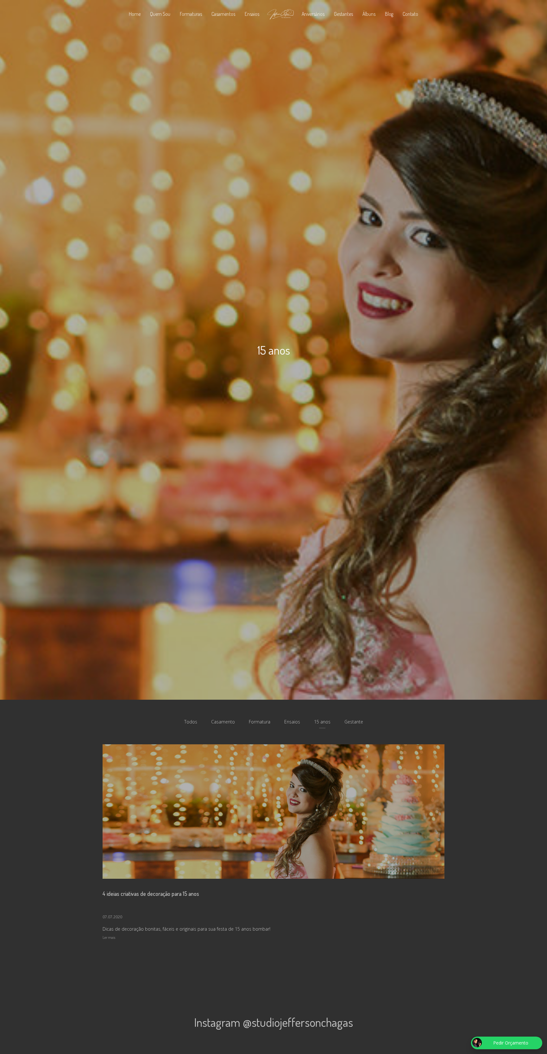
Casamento (223, 722)
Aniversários (313, 14)
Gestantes (343, 14)
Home (135, 14)
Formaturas (191, 14)
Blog (389, 14)
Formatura (259, 722)
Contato (410, 14)
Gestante (353, 722)
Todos (190, 722)
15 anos (322, 722)
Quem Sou (160, 14)
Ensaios (252, 14)
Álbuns (368, 14)
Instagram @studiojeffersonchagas (273, 1022)
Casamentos (223, 14)
